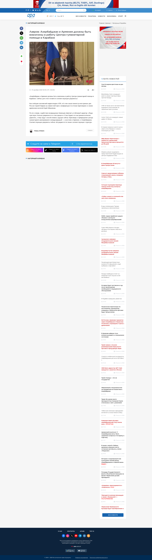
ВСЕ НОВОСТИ (81, 16)
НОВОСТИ (101, 16)
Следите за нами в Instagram (36, 150)
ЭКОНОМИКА (111, 16)
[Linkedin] (37, 10)
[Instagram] (28, 10)
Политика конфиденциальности (99, 557)
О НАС (60, 531)
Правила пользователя (81, 557)
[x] (71, 536)
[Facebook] (26, 10)
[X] (30, 10)
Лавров (90, 130)
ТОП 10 (92, 531)
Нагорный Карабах (119, 23)
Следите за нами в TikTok (54, 150)
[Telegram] (35, 10)
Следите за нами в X (89, 150)
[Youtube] (33, 10)
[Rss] (40, 10)
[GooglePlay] (70, 550)
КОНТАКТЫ (71, 531)
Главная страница (104, 23)
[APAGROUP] (76, 546)
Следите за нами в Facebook (72, 150)
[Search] (84, 10)
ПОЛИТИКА (92, 16)
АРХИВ (82, 531)
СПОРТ (120, 16)
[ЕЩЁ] (124, 16)
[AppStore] (82, 550)
